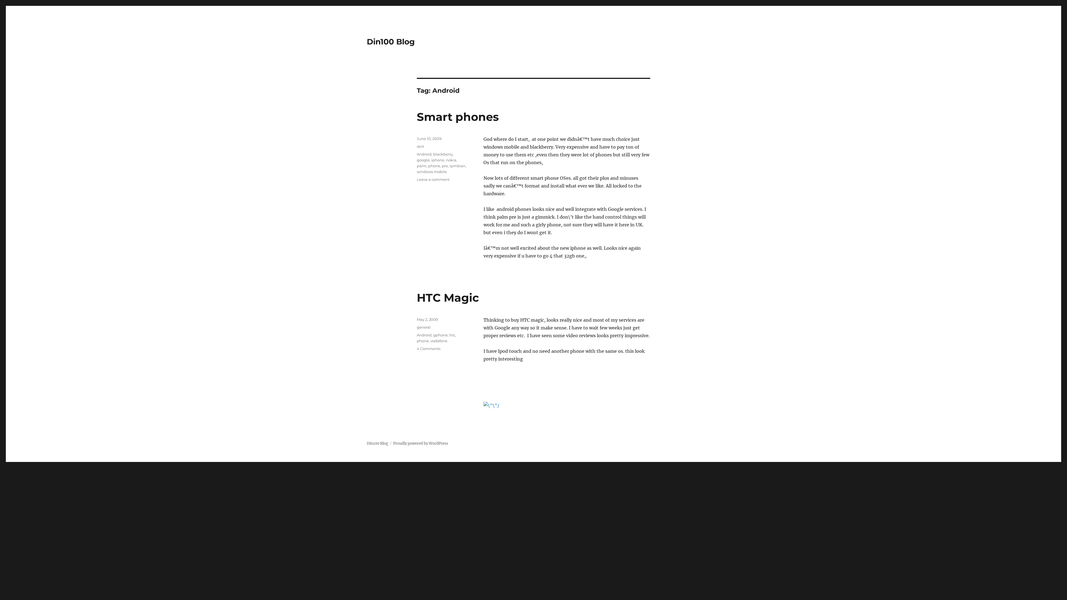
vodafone (438, 341)
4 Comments (428, 348)
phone (434, 166)
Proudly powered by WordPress (420, 443)
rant (420, 146)
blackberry (443, 154)
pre (445, 166)
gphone (440, 335)
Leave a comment (433, 179)
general (424, 327)
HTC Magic (448, 297)
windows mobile (432, 171)
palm (422, 166)
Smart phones (458, 117)
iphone (437, 160)
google (423, 160)
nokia (451, 160)
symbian (457, 166)
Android (424, 154)
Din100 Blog (391, 41)
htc (452, 335)
